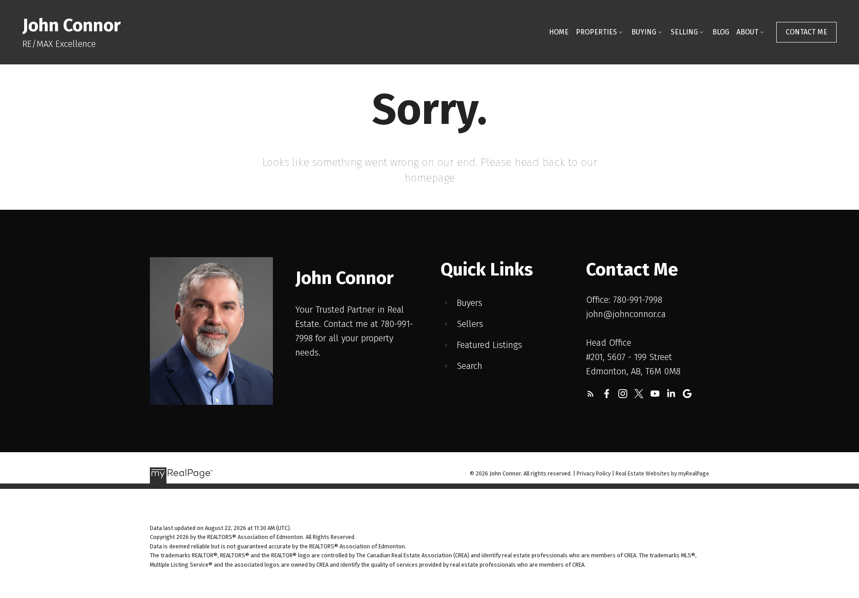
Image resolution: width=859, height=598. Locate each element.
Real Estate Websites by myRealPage (662, 473)
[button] (806, 32)
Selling (684, 32)
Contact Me (806, 32)
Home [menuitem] (559, 32)
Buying (643, 32)
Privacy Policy (594, 473)
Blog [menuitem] (720, 32)
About (747, 32)
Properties (596, 32)
